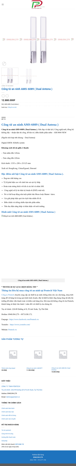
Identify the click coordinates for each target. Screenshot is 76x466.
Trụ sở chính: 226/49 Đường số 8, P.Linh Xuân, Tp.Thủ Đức (21, 390)
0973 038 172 (19, 444)
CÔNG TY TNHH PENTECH (10, 386)
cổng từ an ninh (32, 290)
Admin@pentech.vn (13, 397)
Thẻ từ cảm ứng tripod (8, 368)
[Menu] (2, 4)
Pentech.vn (12, 330)
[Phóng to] (4, 64)
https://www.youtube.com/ (20, 324)
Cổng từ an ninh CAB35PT (34, 368)
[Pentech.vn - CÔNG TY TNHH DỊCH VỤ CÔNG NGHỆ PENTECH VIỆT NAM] (38, 4)
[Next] (70, 39)
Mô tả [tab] (3, 119)
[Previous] (5, 39)
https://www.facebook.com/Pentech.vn (24, 319)
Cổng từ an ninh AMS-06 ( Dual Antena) (60, 369)
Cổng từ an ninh (7, 86)
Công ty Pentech (7, 295)
